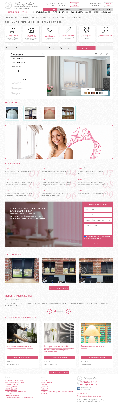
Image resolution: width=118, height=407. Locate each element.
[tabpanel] (59, 303)
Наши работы (65, 9)
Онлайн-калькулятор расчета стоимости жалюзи (57, 392)
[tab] (55, 311)
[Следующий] (68, 311)
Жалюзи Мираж (107, 12)
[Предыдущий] (49, 311)
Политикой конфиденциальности (97, 238)
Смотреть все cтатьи (59, 372)
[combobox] (98, 220)
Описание (9, 48)
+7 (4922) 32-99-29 (57, 3)
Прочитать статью (22, 357)
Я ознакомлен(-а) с (97, 238)
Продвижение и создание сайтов (109, 378)
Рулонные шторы (60, 12)
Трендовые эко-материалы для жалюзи (93, 347)
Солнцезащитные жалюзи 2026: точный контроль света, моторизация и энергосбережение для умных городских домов (59, 349)
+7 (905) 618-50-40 (57, 6)
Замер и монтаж (22, 48)
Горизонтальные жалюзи (40, 12)
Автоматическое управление (16, 392)
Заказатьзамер (109, 4)
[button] (7, 271)
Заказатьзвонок (75, 4)
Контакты (106, 9)
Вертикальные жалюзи (18, 12)
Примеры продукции (67, 48)
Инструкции (53, 48)
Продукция (50, 9)
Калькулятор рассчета (86, 48)
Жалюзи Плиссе (92, 12)
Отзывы (80, 9)
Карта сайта (82, 393)
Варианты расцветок (38, 48)
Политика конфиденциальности (90, 396)
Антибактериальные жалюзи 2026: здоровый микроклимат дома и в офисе (20, 348)
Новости (44, 390)
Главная (44, 380)
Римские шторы (76, 12)
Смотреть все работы (59, 288)
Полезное (93, 9)
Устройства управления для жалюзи (19, 397)
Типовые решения (12, 395)
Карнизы (8, 393)
